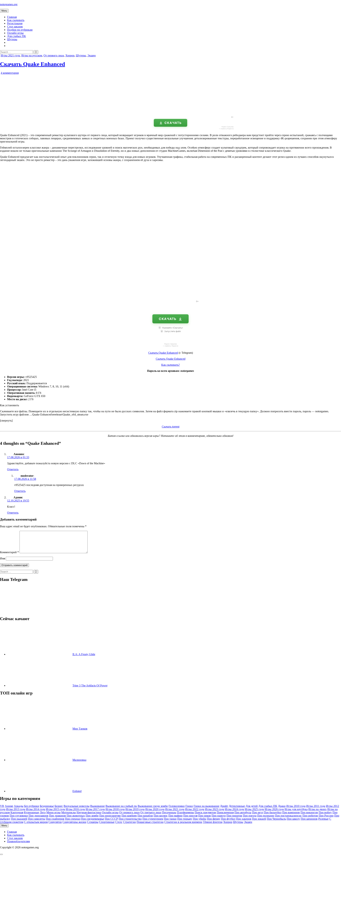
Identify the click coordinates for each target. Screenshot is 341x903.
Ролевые (323, 818)
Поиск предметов (205, 812)
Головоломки (177, 806)
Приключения (225, 812)
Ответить (12, 469)
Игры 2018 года (115, 809)
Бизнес (59, 806)
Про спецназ (72, 818)
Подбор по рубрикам (20, 29)
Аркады (18, 806)
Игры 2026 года (274, 809)
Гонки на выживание (206, 806)
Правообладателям (18, 841)
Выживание (97, 806)
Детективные (237, 806)
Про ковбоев (129, 815)
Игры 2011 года (315, 806)
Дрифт (224, 806)
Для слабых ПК (16, 36)
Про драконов (57, 815)
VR (2, 806)
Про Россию (326, 815)
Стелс (118, 821)
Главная (12, 16)
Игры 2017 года (95, 809)
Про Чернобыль (276, 818)
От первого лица (54, 55)
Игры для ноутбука (296, 809)
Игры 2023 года (214, 809)
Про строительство (130, 818)
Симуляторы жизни (74, 821)
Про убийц (199, 818)
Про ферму (213, 818)
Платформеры (185, 812)
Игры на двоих (317, 809)
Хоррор (69, 55)
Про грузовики (19, 815)
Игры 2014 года (35, 809)
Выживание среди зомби (153, 806)
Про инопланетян (110, 815)
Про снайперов (55, 818)
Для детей (252, 806)
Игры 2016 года (75, 809)
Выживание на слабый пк (121, 806)
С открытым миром (36, 821)
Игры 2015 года (55, 809)
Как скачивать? (170, 364)
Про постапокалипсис (288, 815)
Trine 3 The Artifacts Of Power (89, 685)
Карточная (16, 812)
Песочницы (169, 812)
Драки (282, 806)
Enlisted (77, 791)
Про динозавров (38, 815)
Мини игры (53, 812)
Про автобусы (242, 812)
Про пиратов (234, 815)
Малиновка (79, 759)
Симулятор (55, 821)
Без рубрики (31, 806)
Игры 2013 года (15, 809)
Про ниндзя (190, 815)
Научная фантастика (89, 812)
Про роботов (310, 815)
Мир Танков (79, 728)
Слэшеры (92, 821)
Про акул (257, 812)
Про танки (170, 818)
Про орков (204, 815)
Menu (4, 10)
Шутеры (12, 39)
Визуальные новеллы (77, 806)
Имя (2, 558)
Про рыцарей (19, 818)
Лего (43, 812)
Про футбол (228, 818)
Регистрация (14, 23)
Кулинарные (31, 812)
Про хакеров (243, 818)
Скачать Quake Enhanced (32, 64)
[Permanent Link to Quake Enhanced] (41, 111)
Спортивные (107, 821)
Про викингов (309, 812)
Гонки (189, 806)
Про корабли (145, 815)
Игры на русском (31, 55)
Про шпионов (309, 818)
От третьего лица (150, 812)
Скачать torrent (170, 426)
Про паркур (219, 815)
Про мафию (175, 815)
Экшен (91, 55)
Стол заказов (15, 26)
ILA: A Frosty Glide (83, 654)
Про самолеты (36, 818)
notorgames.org (8, 4)
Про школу (293, 818)
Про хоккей (259, 818)
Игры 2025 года (254, 809)
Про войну (325, 812)
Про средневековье (92, 818)
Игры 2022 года (194, 809)
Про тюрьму (184, 818)
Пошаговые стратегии (150, 821)
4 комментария (10, 72)
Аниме (9, 806)
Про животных (76, 815)
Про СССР (111, 818)
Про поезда (249, 815)
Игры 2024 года (234, 809)
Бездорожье (47, 806)
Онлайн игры (15, 32)
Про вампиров (291, 812)
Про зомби (92, 815)
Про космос (161, 815)
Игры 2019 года (135, 809)
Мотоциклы (68, 812)
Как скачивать (15, 20)
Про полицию (265, 815)
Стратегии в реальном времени (183, 821)
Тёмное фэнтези (213, 821)
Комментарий (9, 552)
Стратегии (129, 821)
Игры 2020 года (154, 809)
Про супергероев (152, 818)
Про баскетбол (273, 812)
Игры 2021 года (10, 55)
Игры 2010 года (295, 806)
